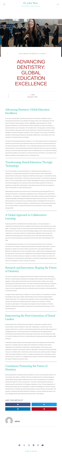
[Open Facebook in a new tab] (19, 445)
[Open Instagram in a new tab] (29, 445)
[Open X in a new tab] (24, 445)
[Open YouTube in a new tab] (42, 445)
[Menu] (58, 4)
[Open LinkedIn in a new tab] (33, 445)
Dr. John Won (31, 123)
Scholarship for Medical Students (32, 53)
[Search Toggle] (4, 4)
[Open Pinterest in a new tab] (38, 445)
